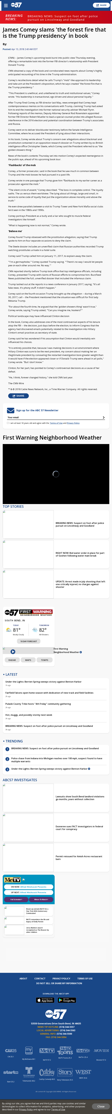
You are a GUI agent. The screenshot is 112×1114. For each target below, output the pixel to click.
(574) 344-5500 (64, 1033)
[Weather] (29, 615)
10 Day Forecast (28, 641)
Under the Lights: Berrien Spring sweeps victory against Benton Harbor (43, 681)
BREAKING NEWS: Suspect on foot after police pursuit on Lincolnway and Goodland (63, 17)
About (23, 978)
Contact (39, 978)
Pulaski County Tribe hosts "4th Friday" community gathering (38, 703)
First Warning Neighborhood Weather (67, 650)
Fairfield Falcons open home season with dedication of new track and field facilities (49, 692)
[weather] (9, 630)
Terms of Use (56, 423)
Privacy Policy (73, 423)
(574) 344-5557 (66, 1026)
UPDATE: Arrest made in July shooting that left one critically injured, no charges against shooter (80, 584)
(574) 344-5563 (67, 1030)
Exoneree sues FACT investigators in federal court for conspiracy (79, 828)
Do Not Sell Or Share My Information (59, 983)
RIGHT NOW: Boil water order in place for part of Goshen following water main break (80, 554)
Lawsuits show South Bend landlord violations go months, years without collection (80, 798)
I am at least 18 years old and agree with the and (45, 423)
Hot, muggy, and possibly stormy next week (28, 714)
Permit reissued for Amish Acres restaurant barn (79, 858)
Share (103, 5)
